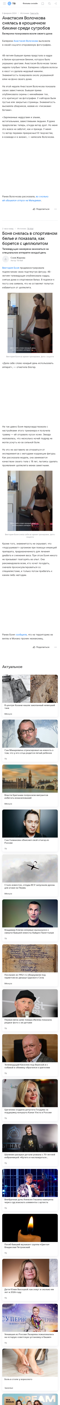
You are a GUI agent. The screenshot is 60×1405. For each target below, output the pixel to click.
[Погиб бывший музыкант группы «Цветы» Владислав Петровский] (30, 1235)
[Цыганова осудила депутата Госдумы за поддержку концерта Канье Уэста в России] (30, 1100)
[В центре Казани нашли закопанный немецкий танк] (30, 696)
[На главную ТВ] (13, 3)
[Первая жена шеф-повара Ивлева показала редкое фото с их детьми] (30, 1010)
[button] (30, 323)
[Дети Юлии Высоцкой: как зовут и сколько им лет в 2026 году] (30, 1280)
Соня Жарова (18, 258)
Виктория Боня (10, 267)
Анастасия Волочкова (26, 40)
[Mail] (9, 3)
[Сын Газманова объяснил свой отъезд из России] (30, 830)
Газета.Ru (34, 13)
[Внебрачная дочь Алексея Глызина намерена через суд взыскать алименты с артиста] (30, 1190)
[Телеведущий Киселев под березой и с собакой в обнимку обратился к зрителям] (30, 1055)
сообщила (21, 634)
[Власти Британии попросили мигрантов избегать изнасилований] (30, 786)
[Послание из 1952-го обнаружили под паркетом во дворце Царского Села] (30, 965)
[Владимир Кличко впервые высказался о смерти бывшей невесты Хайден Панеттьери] (30, 920)
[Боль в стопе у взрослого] (30, 1370)
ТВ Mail (30, 228)
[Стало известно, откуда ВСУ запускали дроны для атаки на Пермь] (30, 875)
